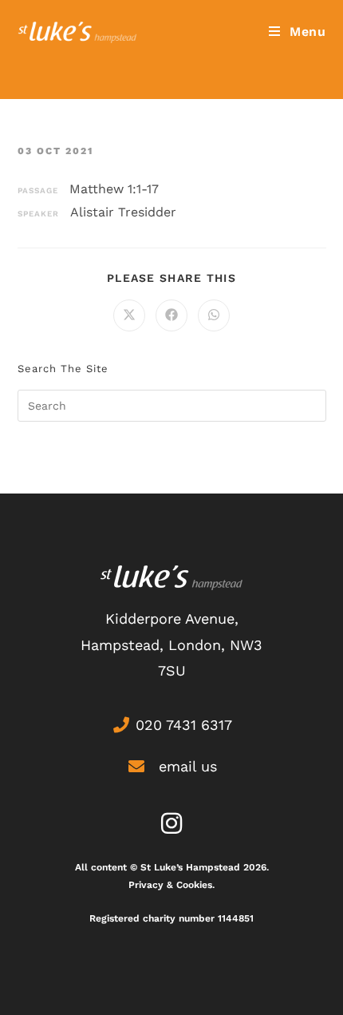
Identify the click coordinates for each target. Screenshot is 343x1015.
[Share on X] (129, 315)
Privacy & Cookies (170, 884)
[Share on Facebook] (171, 315)
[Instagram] (171, 823)
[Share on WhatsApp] (214, 315)
